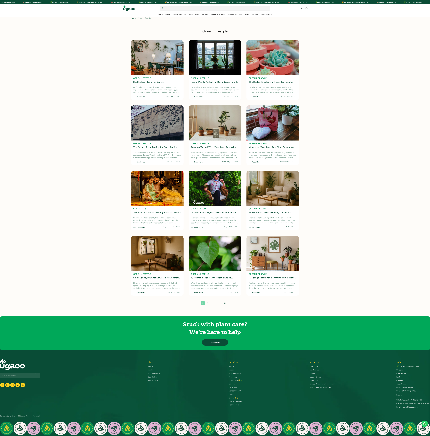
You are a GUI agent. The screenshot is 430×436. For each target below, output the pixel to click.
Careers (313, 373)
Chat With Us (215, 342)
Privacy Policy (38, 416)
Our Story (314, 366)
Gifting (231, 384)
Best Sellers (152, 377)
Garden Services (235, 401)
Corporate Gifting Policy (406, 391)
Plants (150, 366)
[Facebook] (2, 385)
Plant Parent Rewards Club (320, 387)
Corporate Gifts (235, 391)
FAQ (398, 377)
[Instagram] (7, 385)
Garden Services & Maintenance (322, 384)
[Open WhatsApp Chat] (424, 424)
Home (133, 18)
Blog (230, 394)
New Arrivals (153, 380)
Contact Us (314, 370)
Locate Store (234, 405)
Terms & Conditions (7, 416)
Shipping (399, 370)
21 (221, 303)
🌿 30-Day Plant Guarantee (407, 366)
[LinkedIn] (17, 385)
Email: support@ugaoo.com (407, 407)
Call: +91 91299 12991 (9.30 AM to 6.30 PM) (413, 403)
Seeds (150, 370)
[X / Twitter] (23, 385)
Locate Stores (315, 377)
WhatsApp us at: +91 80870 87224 (410, 400)
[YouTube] (12, 385)
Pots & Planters (154, 373)
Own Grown (314, 380)
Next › (226, 303)
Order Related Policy (404, 387)
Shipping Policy (24, 416)
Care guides (401, 373)
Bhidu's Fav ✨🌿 (236, 380)
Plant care (233, 377)
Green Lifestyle (144, 18)
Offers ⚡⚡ (234, 398)
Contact (399, 380)
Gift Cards (233, 387)
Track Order (401, 384)
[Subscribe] (37, 375)
